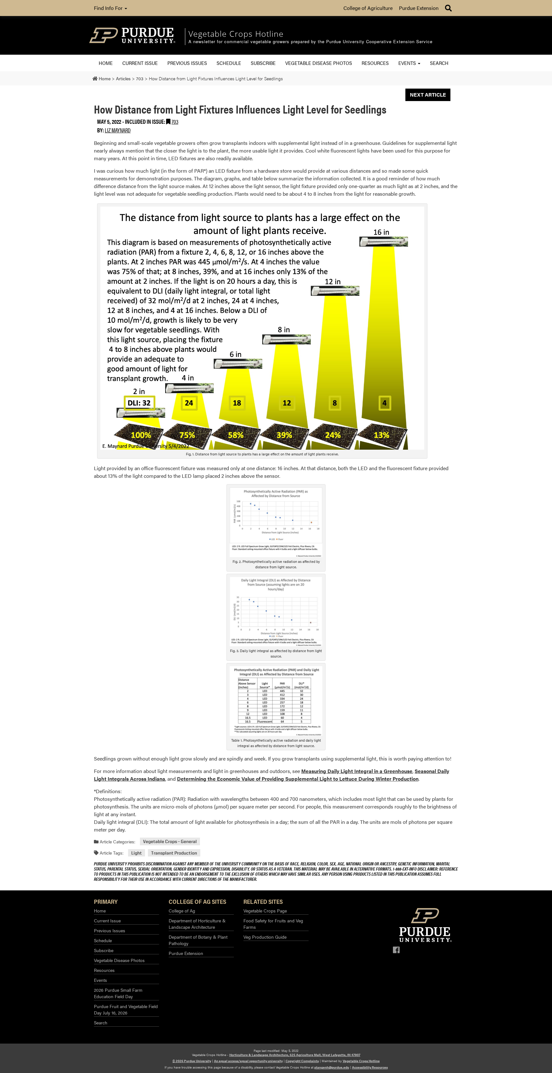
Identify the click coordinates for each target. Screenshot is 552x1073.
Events (407, 63)
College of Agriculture (368, 8)
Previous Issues (187, 63)
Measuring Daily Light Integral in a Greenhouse (356, 771)
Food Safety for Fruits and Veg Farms (273, 923)
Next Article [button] (428, 94)
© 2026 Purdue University (191, 1061)
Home (106, 63)
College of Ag (182, 910)
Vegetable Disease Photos (318, 63)
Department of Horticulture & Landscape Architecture (197, 923)
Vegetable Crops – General (170, 842)
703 (175, 121)
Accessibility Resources (370, 1067)
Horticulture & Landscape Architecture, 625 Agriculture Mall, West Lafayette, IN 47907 (294, 1055)
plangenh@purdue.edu (331, 1067)
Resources (375, 63)
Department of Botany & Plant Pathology (198, 940)
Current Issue (140, 63)
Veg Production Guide (265, 937)
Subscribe (263, 63)
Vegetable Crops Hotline (361, 1061)
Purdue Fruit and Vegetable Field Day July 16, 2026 (126, 1009)
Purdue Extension (419, 8)
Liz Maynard (118, 130)
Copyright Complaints (302, 1061)
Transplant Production (174, 853)
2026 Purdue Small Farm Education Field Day (118, 993)
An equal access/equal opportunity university (248, 1061)
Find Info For (109, 8)
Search (439, 63)
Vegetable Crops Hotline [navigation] (236, 33)
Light (136, 853)
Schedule (229, 63)
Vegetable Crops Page (265, 910)
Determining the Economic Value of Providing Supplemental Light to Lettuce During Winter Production (297, 778)
